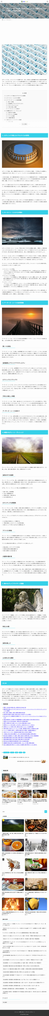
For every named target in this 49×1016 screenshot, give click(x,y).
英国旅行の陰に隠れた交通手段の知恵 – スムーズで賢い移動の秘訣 (19, 743)
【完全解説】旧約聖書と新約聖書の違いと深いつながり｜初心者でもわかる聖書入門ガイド (23, 982)
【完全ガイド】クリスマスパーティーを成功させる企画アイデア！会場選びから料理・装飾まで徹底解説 (24, 928)
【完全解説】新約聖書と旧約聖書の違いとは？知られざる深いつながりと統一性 (20, 985)
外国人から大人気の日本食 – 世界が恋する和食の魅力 (16, 721)
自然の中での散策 (12, 112)
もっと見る (24, 124)
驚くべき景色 (11, 101)
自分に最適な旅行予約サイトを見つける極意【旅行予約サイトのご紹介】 (20, 744)
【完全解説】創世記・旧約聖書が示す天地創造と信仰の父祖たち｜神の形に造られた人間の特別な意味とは (24, 992)
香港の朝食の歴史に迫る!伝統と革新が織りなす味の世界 (16, 739)
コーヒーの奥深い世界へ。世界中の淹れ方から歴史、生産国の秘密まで (20, 730)
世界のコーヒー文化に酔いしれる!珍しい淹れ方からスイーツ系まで (19, 725)
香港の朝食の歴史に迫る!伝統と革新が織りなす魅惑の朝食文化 (18, 737)
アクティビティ (6, 13)
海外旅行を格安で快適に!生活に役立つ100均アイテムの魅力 (17, 714)
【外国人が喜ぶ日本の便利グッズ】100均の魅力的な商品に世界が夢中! (20, 734)
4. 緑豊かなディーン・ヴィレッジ (13, 110)
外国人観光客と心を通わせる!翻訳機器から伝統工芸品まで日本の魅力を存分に (22, 719)
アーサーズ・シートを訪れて (14, 108)
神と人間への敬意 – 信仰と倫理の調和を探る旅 (14, 712)
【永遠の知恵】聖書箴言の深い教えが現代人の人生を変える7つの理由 (18, 972)
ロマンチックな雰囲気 (12, 114)
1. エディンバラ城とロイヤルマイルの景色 (15, 95)
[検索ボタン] (47, 1)
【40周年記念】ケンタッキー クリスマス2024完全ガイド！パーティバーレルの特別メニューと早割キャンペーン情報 (24, 942)
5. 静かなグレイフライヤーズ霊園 (13, 119)
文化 (23, 13)
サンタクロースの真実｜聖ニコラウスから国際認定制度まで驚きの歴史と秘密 (20, 932)
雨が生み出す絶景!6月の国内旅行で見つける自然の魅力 (16, 741)
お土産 (16, 13)
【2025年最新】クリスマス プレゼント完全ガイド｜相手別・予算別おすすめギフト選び (22, 960)
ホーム (16, 1012)
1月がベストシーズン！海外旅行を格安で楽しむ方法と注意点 (18, 732)
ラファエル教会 (11, 116)
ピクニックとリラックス (13, 105)
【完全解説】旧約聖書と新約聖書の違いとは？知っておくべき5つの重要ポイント (21, 979)
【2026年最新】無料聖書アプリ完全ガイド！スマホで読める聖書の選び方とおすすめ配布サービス (24, 975)
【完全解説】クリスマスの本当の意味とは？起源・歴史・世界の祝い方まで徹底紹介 (21, 963)
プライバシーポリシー (29, 1012)
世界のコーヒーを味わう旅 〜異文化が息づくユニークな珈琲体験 (18, 726)
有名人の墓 (10, 121)
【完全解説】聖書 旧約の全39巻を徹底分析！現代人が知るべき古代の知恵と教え (21, 966)
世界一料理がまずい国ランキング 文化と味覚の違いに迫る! (17, 723)
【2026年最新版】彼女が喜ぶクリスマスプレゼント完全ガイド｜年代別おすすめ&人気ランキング (24, 956)
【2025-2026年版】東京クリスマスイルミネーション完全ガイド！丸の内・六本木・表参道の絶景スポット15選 (24, 947)
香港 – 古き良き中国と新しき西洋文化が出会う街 (15, 707)
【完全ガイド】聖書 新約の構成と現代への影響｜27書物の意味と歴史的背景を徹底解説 (22, 969)
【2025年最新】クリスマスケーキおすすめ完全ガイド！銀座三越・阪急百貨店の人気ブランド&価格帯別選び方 (24, 951)
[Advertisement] (24, 35)
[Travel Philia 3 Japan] (24, 1)
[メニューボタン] (1, 1)
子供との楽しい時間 (12, 107)
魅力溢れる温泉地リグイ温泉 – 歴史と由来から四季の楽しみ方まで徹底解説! (21, 735)
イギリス (11, 13)
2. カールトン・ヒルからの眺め (13, 98)
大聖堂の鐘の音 (11, 117)
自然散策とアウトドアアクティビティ (15, 103)
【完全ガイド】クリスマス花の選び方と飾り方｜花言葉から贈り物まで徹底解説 (20, 939)
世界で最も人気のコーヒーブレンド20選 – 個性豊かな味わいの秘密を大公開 (21, 728)
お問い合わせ (21, 1012)
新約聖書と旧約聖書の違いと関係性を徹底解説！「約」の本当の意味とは (19, 988)
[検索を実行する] (45, 811)
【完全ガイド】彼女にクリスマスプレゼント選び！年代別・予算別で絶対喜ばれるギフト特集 (23, 936)
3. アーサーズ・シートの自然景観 (13, 100)
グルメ (20, 13)
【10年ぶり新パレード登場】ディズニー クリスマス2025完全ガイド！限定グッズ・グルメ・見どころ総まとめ (24, 924)
